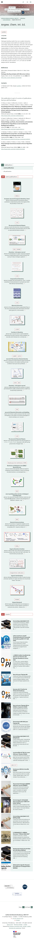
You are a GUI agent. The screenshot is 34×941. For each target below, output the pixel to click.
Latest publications (6, 19)
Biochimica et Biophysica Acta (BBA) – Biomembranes (17, 466)
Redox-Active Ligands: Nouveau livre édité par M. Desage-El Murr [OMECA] (21, 866)
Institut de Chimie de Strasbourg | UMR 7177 (10, 18)
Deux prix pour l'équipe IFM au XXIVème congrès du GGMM (21, 706)
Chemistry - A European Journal (17, 252)
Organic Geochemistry (17, 575)
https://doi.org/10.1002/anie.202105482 (11, 77)
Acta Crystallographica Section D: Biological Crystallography (17, 494)
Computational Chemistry (17, 279)
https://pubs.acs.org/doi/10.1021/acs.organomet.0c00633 (15, 139)
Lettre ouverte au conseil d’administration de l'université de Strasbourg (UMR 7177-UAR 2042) (21, 638)
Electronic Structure (17, 305)
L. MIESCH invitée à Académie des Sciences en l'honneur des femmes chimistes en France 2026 (21, 658)
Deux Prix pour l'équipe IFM (20, 674)
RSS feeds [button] (27, 907)
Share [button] (20, 907)
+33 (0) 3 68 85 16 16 (17, 918)
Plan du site (10, 924)
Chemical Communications (17, 522)
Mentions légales (18, 924)
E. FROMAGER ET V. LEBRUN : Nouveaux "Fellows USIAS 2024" (21, 833)
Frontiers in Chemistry (17, 332)
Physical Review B (17, 602)
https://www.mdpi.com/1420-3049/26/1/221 (12, 115)
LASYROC (19, 86)
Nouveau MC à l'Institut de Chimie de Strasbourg (20, 690)
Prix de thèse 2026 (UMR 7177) (21, 621)
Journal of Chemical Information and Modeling (17, 412)
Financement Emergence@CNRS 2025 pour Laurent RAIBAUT (21, 784)
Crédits (25, 924)
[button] (23, 2)
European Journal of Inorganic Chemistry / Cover (17, 199)
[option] (17, 193)
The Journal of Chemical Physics (17, 225)
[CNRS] (23, 12)
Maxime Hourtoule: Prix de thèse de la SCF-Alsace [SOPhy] (21, 849)
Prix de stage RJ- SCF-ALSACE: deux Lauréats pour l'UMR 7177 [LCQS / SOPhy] (21, 801)
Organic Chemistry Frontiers (17, 549)
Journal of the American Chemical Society (17, 359)
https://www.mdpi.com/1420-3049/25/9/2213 (12, 129)
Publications (22, 18)
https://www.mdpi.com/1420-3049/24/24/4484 (13, 149)
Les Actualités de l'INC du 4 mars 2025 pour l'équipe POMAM (21, 753)
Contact (18, 920)
